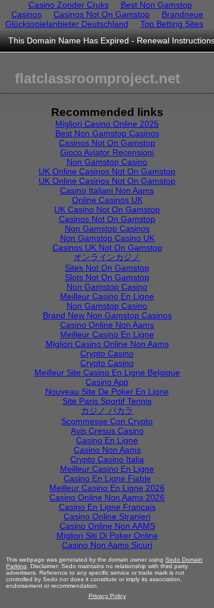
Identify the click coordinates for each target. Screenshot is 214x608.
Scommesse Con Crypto (107, 421)
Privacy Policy (107, 596)
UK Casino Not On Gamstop (107, 209)
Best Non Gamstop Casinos (107, 133)
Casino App (107, 382)
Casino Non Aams (107, 450)
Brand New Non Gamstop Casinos (107, 315)
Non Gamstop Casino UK (107, 238)
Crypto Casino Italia (107, 459)
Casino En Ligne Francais (107, 507)
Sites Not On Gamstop (107, 267)
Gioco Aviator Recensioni (107, 152)
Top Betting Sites (171, 24)
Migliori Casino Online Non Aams (107, 344)
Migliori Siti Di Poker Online (107, 535)
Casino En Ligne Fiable (107, 478)
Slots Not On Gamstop (107, 277)
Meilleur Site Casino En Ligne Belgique (107, 372)
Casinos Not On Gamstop (102, 14)
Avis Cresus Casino (107, 430)
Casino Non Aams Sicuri (107, 545)
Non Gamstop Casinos (107, 228)
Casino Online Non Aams (107, 325)
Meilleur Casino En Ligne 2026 (107, 488)
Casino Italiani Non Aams (107, 190)
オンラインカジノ (107, 257)
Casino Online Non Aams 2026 (107, 497)
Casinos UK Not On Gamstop (107, 247)
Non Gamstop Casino (107, 162)
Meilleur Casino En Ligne (107, 296)
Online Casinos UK (107, 200)
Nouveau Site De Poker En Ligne (107, 391)
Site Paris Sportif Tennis (107, 401)
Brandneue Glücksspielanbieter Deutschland (104, 19)
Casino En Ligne (107, 440)
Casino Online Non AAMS (107, 526)
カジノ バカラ (107, 410)
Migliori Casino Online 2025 (107, 124)
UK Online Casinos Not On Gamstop (107, 171)
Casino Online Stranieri (107, 516)
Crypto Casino (107, 353)
